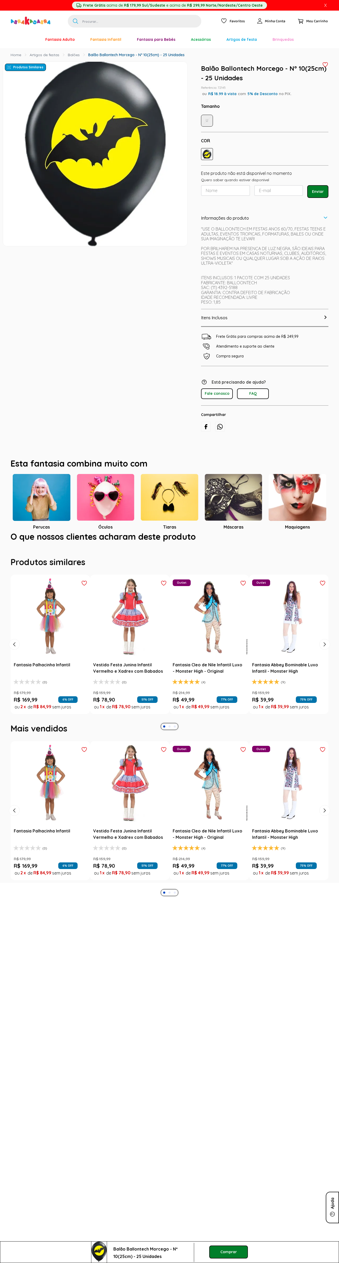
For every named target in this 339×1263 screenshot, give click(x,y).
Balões (74, 54)
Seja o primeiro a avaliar (169, 591)
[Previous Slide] (14, 778)
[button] (207, 154)
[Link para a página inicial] (16, 54)
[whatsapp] (220, 427)
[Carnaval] (30, 39)
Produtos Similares (28, 67)
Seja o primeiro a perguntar (170, 650)
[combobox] (134, 21)
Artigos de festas (44, 54)
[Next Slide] (324, 778)
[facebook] (206, 427)
